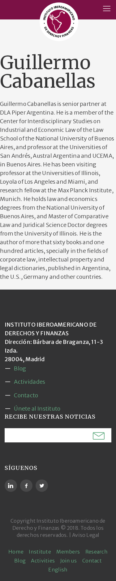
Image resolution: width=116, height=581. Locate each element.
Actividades (29, 381)
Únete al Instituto (37, 408)
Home (16, 552)
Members (68, 552)
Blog (20, 368)
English (57, 569)
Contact (92, 561)
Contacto (26, 395)
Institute (40, 552)
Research (96, 552)
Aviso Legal (85, 535)
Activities (43, 561)
